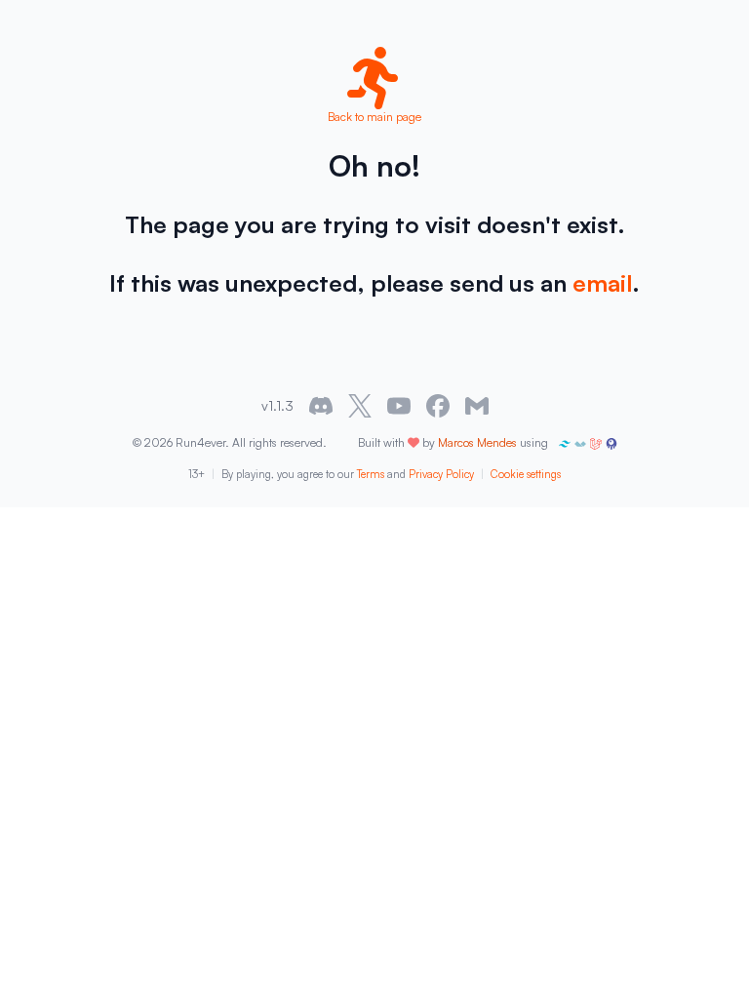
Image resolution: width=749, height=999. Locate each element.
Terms (370, 474)
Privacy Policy (441, 474)
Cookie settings (526, 474)
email (602, 283)
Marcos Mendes (477, 442)
